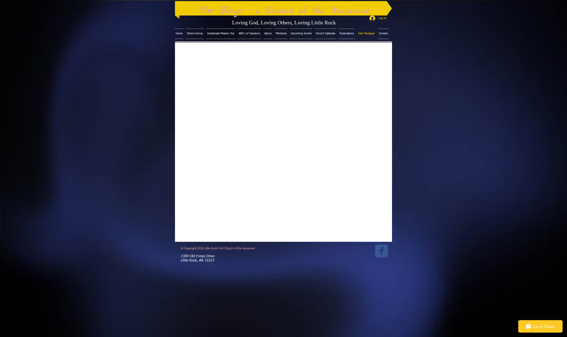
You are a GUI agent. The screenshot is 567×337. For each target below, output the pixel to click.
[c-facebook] (381, 251)
